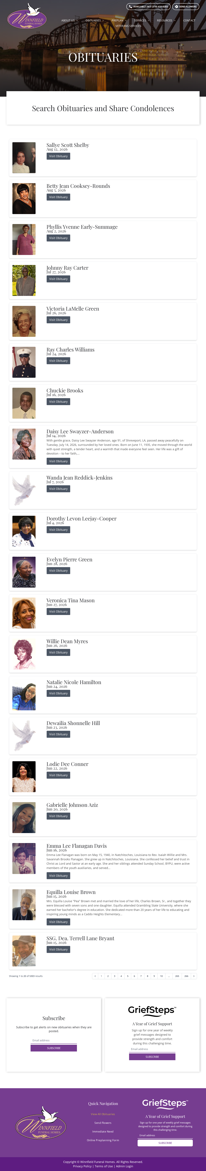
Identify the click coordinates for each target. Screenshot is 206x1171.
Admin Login (124, 1166)
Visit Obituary (58, 156)
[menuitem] (69, 20)
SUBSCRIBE (54, 1048)
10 (161, 976)
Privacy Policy (82, 1166)
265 (177, 976)
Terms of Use (104, 1166)
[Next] (194, 976)
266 (186, 976)
